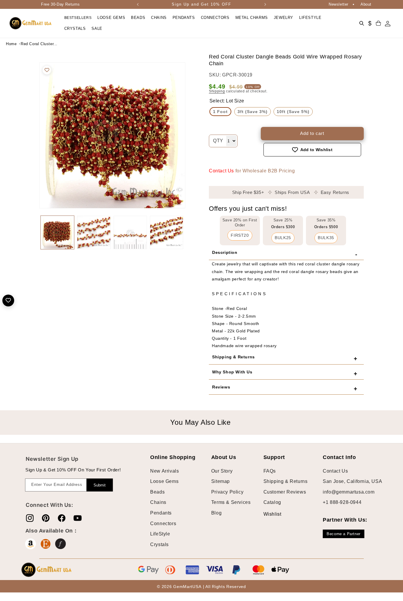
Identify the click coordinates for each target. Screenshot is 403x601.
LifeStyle (160, 533)
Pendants (161, 512)
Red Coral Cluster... (35, 44)
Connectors (163, 523)
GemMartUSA (187, 586)
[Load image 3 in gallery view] (130, 232)
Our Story (221, 470)
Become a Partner (344, 534)
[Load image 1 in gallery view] (57, 232)
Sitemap (220, 481)
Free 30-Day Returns (60, 4)
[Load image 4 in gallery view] (166, 232)
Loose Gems (164, 481)
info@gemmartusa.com (348, 491)
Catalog (272, 502)
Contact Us (221, 170)
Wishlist (267, 514)
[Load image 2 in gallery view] (93, 232)
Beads (157, 491)
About (366, 4)
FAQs (269, 470)
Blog (216, 512)
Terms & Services (231, 502)
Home (11, 44)
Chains (158, 502)
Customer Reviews (284, 491)
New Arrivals (164, 470)
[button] (111, 17)
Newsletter (338, 4)
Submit (100, 485)
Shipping (217, 91)
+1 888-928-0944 (342, 502)
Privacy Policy (227, 491)
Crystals (159, 544)
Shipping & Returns (285, 481)
